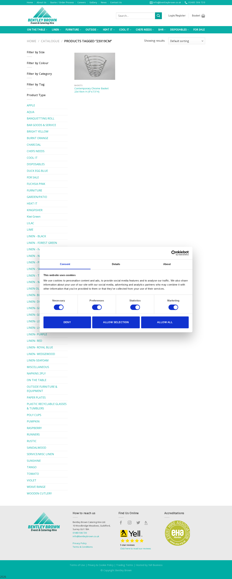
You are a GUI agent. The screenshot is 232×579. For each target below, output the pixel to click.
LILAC (30, 223)
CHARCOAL (34, 145)
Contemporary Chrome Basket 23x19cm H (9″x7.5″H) (91, 90)
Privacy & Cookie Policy (100, 565)
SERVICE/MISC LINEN (40, 454)
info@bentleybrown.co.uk (86, 536)
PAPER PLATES (36, 397)
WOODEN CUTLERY (39, 493)
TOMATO (33, 474)
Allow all (165, 322)
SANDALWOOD (36, 448)
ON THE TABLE (36, 29)
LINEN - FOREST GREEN (42, 243)
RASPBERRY (34, 428)
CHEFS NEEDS (144, 29)
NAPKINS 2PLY (36, 373)
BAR (160, 29)
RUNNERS (33, 434)
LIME (30, 229)
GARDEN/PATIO (37, 197)
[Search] (158, 15)
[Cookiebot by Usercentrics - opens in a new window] (174, 253)
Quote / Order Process (62, 2)
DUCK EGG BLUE (37, 171)
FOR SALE (199, 29)
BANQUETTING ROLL (40, 118)
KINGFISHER (34, 210)
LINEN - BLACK (36, 236)
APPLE (31, 105)
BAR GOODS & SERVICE (41, 125)
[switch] (97, 307)
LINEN (55, 29)
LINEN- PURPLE (37, 334)
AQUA (30, 112)
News (103, 2)
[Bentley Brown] (50, 15)
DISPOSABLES (178, 29)
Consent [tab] (65, 264)
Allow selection (116, 322)
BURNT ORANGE (37, 138)
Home (30, 2)
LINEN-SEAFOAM (38, 360)
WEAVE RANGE (36, 487)
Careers (81, 2)
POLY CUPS (34, 415)
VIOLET (31, 480)
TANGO (32, 467)
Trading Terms (124, 565)
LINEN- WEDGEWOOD (41, 354)
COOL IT (124, 29)
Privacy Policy (80, 543)
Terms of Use (77, 565)
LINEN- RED (34, 341)
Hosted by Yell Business (149, 565)
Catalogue (50, 41)
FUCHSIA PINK (36, 184)
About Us (41, 2)
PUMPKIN (33, 421)
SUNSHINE (34, 461)
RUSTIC (32, 441)
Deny (67, 322)
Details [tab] (116, 264)
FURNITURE (72, 29)
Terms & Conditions (83, 546)
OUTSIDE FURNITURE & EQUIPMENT (42, 389)
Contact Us (116, 2)
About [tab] (167, 264)
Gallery (93, 2)
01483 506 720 (80, 532)
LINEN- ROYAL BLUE (40, 347)
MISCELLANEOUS (38, 367)
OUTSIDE (91, 29)
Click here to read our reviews (135, 548)
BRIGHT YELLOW (37, 131)
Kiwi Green (33, 216)
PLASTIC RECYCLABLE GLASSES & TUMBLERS (47, 406)
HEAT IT (108, 29)
